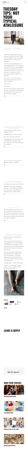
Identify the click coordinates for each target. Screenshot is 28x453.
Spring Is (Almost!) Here (9, 445)
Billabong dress (12, 127)
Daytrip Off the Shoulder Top (14, 207)
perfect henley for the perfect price (13, 126)
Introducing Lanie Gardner (10, 396)
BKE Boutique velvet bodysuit (11, 234)
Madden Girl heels (14, 297)
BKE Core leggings (8, 181)
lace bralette (19, 182)
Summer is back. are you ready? (11, 429)
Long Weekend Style (8, 413)
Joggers (6, 296)
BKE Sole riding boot (14, 128)
